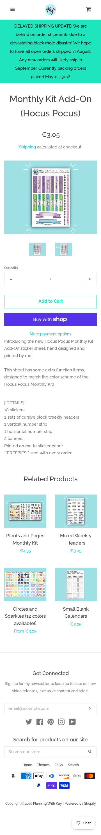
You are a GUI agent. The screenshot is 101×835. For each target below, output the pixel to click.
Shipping (27, 147)
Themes (43, 765)
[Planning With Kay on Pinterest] (50, 723)
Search (73, 765)
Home (27, 765)
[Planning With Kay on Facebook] (39, 723)
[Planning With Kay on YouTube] (72, 723)
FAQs (59, 765)
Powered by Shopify (80, 803)
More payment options (50, 334)
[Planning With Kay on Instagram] (61, 723)
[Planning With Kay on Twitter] (29, 723)
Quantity (11, 268)
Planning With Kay (47, 803)
